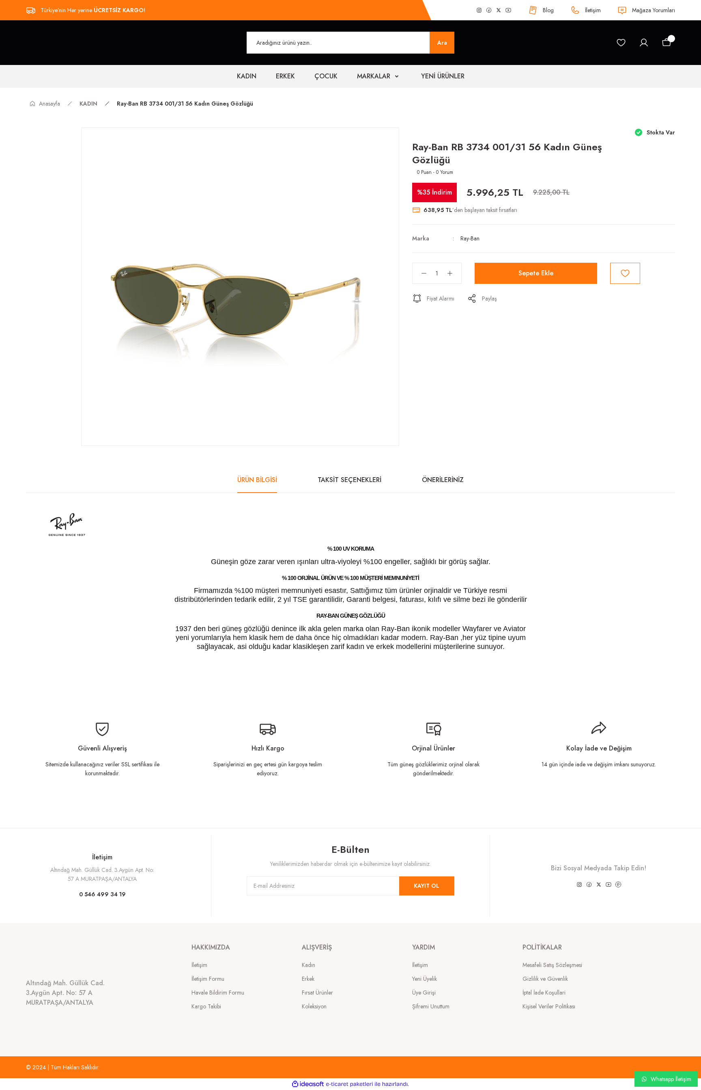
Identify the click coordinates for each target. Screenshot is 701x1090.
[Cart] (666, 43)
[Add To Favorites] (625, 273)
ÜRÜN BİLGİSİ (257, 479)
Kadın (308, 965)
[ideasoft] (308, 1084)
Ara (442, 43)
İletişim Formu (207, 979)
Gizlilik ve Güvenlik (545, 979)
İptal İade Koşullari (544, 992)
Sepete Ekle (535, 273)
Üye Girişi (424, 992)
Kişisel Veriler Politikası (549, 1006)
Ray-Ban (470, 238)
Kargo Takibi (206, 1006)
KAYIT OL (426, 886)
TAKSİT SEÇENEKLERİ (349, 479)
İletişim (199, 965)
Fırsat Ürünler (317, 992)
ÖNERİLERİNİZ (443, 479)
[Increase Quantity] (454, 273)
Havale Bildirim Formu (217, 992)
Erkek (308, 979)
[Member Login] (644, 43)
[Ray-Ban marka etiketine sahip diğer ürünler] (423, 133)
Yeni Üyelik (424, 979)
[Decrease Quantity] (419, 273)
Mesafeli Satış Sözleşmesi (552, 965)
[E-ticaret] (349, 1084)
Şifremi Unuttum (430, 1006)
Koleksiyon (314, 1006)
